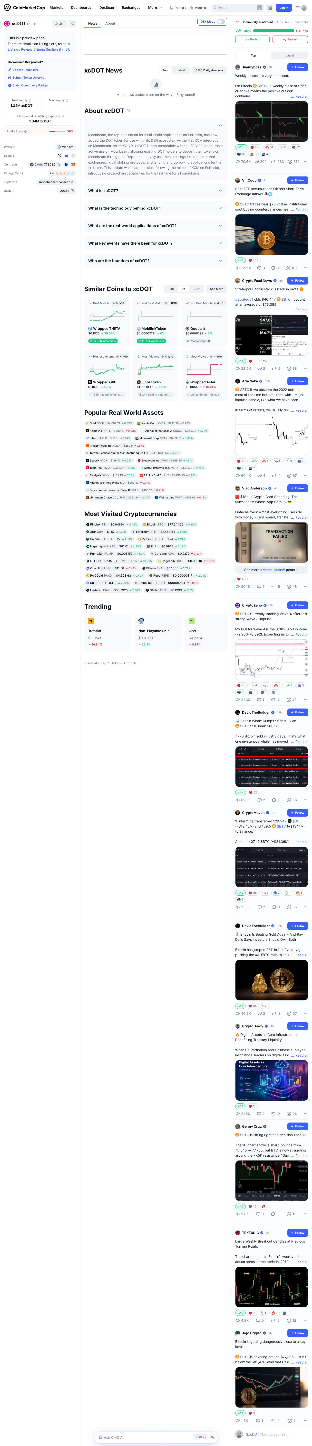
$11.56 (113, 568)
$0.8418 (109, 582)
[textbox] (267, 1434)
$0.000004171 (179, 575)
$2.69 (121, 560)
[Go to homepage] (24, 7)
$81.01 (115, 546)
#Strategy (243, 299)
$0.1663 (168, 568)
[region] (108, 8)
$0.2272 (178, 553)
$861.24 (163, 539)
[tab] (165, 70)
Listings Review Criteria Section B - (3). (39, 49)
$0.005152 (117, 553)
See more (301, 22)
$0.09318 (188, 560)
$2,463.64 (161, 531)
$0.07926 (115, 590)
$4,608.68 (117, 575)
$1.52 (108, 531)
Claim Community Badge (30, 85)
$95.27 (111, 539)
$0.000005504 (168, 582)
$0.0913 (168, 546)
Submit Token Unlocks (28, 77)
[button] (155, 8)
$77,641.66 (171, 524)
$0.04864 (113, 524)
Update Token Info (25, 70)
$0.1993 (171, 590)
